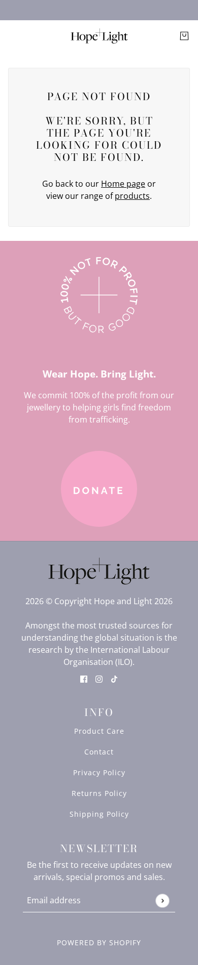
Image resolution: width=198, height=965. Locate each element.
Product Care (99, 731)
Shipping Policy (99, 814)
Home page (123, 183)
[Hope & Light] (99, 36)
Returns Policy (99, 793)
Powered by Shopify (99, 942)
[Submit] (162, 900)
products (132, 195)
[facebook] (83, 678)
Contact (99, 752)
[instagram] (99, 678)
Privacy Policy (99, 772)
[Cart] (184, 35)
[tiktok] (114, 678)
